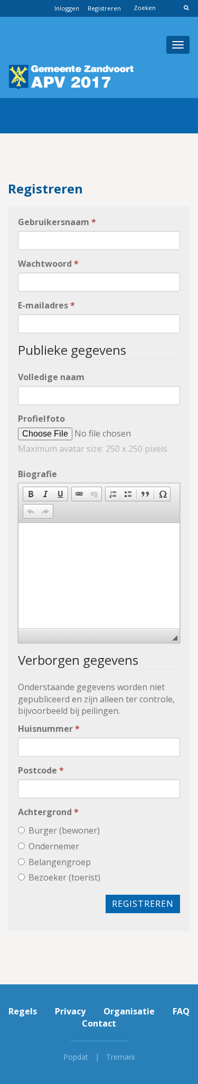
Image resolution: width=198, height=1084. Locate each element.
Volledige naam (51, 377)
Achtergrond (48, 812)
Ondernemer (54, 846)
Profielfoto (41, 418)
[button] (30, 494)
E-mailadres (46, 305)
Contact (99, 1023)
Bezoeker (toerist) (64, 877)
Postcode (41, 770)
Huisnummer (49, 728)
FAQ (181, 1011)
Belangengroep (60, 862)
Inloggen (66, 8)
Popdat (75, 1057)
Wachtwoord (48, 263)
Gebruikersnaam (57, 222)
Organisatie (129, 1011)
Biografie (37, 474)
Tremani (120, 1057)
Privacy (70, 1011)
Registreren (104, 8)
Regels (22, 1011)
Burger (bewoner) (64, 830)
